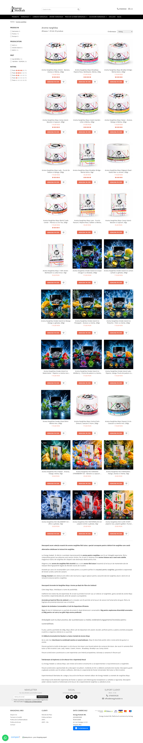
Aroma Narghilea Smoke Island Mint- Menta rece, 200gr (56, 422)
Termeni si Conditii (16, 717)
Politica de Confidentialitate (33, 702)
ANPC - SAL (45, 722)
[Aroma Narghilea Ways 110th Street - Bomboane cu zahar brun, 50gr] (55, 254)
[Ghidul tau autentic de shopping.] (15, 737)
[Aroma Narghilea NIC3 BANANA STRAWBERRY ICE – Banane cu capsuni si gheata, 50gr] (87, 455)
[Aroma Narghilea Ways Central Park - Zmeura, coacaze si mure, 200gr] (87, 404)
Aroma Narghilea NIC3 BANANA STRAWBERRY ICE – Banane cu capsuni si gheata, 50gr (87, 473)
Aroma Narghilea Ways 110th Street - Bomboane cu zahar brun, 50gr (56, 272)
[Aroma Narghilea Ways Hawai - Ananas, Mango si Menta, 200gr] (118, 103)
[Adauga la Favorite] (63, 81)
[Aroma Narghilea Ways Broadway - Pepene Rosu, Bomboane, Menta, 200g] (87, 53)
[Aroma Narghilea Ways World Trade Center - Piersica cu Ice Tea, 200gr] (55, 203)
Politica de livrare (15, 722)
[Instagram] (75, 697)
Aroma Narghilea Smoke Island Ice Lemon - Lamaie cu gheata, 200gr (118, 272)
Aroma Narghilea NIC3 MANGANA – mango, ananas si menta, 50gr (118, 473)
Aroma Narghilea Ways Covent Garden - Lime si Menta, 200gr (87, 121)
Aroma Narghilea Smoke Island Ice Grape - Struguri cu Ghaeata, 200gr (87, 272)
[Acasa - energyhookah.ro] (20, 9)
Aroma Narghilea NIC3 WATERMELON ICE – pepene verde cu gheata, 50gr (87, 523)
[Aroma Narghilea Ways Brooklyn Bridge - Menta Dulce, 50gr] (87, 153)
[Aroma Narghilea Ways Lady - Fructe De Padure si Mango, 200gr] (55, 153)
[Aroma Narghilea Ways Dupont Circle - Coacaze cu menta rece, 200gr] (118, 404)
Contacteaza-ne (83, 728)
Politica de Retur (47, 717)
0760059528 (113, 696)
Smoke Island (16, 48)
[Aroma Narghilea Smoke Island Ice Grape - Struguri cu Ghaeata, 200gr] (87, 254)
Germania (15, 31)
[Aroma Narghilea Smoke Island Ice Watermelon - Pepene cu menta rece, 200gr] (55, 354)
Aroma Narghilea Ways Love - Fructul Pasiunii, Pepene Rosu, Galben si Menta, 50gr (87, 221)
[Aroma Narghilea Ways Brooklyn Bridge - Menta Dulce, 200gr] (118, 53)
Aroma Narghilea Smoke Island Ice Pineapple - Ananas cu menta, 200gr (87, 322)
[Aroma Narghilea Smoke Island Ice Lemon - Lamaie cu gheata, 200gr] (118, 254)
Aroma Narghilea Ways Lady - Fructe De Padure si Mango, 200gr (56, 171)
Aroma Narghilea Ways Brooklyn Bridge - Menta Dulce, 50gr (87, 171)
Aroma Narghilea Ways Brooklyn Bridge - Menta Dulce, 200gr (118, 71)
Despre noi (13, 715)
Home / (13, 22)
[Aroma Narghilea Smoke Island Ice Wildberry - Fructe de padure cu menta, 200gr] (87, 354)
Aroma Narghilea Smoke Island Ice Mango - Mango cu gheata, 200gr (55, 322)
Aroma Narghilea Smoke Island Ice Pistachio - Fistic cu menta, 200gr (119, 322)
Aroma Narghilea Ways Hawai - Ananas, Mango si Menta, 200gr (118, 121)
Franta (14, 34)
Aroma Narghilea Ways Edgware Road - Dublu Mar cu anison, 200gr (118, 171)
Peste (14, 70)
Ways (44, 610)
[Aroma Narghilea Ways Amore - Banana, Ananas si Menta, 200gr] (55, 53)
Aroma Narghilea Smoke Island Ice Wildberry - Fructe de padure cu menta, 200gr (87, 372)
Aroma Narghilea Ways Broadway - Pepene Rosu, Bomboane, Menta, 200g (87, 71)
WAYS (14, 50)
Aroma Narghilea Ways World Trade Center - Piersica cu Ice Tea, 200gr (55, 221)
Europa (14, 36)
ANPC (43, 720)
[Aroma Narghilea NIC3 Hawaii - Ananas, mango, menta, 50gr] (55, 455)
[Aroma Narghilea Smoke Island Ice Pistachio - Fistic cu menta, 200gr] (118, 304)
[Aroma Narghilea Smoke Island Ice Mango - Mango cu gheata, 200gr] (55, 304)
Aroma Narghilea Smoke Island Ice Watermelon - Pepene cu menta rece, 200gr (56, 372)
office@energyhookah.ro (113, 698)
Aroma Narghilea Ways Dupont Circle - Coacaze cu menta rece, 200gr (118, 422)
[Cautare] (78, 9)
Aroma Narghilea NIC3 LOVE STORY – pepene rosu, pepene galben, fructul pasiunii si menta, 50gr (118, 523)
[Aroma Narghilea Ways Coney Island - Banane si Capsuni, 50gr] (118, 203)
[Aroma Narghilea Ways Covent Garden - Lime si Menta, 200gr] (87, 103)
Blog (119, 17)
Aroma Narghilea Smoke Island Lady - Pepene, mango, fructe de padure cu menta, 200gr (118, 372)
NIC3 (13, 45)
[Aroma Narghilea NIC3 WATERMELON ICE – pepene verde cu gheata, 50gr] (87, 505)
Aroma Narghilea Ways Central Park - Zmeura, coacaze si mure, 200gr (87, 422)
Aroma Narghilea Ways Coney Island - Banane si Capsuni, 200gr (56, 121)
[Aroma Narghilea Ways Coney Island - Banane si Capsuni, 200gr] (55, 103)
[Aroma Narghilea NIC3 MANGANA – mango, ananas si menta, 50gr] (118, 455)
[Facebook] (67, 697)
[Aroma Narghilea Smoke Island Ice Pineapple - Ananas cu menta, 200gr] (87, 304)
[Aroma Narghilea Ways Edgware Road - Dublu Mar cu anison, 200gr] (118, 153)
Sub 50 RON (16, 59)
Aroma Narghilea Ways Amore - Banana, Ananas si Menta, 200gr (56, 71)
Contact (12, 725)
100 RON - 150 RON (18, 61)
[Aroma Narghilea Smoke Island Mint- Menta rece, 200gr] (55, 404)
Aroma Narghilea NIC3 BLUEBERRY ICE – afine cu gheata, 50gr (56, 523)
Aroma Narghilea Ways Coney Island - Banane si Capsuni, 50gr (118, 221)
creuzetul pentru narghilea (104, 570)
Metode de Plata (47, 715)
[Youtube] (71, 697)
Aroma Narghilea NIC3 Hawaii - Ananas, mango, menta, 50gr (56, 473)
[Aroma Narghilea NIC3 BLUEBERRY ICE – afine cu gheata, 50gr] (55, 505)
